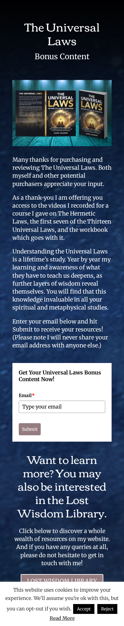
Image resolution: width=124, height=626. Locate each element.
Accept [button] (84, 609)
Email (27, 395)
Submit (30, 429)
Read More (62, 618)
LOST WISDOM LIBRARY (62, 581)
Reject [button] (107, 609)
